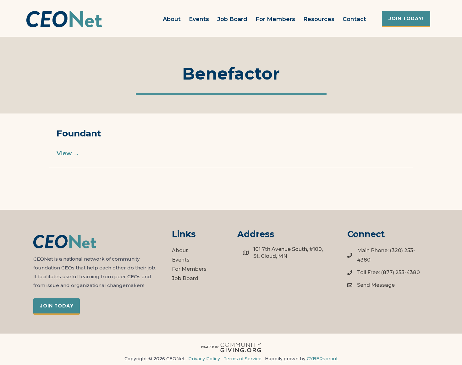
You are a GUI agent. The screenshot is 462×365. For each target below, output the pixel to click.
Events (181, 260)
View (68, 153)
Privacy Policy (204, 359)
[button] (406, 19)
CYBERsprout (322, 359)
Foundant (79, 133)
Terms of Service (242, 359)
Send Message (376, 285)
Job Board (185, 278)
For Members (189, 269)
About (180, 250)
